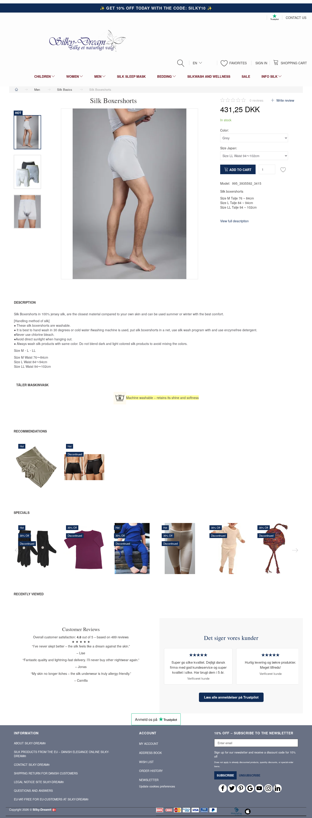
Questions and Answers (33, 791)
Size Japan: (228, 148)
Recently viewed (29, 594)
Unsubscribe (249, 775)
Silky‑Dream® (42, 810)
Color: (224, 130)
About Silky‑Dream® (30, 743)
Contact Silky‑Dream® (32, 765)
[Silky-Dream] (85, 40)
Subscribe (225, 775)
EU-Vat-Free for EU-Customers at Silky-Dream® (51, 799)
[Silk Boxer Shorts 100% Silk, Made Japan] (129, 193)
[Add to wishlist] (283, 169)
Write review (284, 100)
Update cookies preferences (157, 786)
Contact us (296, 17)
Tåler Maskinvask (32, 385)
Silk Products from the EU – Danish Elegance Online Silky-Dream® (61, 754)
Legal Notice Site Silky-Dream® (39, 782)
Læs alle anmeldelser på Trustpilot (231, 697)
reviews (256, 100)
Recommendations (30, 431)
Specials (21, 512)
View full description (234, 221)
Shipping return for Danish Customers (46, 773)
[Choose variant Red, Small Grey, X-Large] (73, 474)
